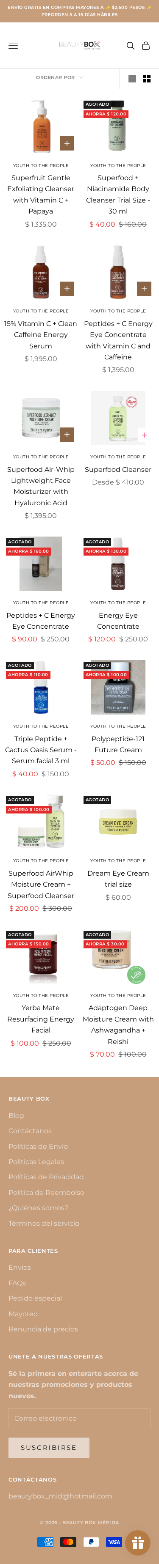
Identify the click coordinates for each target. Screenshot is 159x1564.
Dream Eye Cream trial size (118, 878)
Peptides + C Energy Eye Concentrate (40, 620)
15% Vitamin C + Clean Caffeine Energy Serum (40, 335)
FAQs (17, 1283)
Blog (16, 1116)
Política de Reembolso (46, 1193)
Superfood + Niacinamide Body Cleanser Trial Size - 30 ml (118, 194)
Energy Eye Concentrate (118, 620)
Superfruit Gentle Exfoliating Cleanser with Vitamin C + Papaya (40, 194)
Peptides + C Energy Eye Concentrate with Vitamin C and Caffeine (118, 340)
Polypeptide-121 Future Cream (118, 744)
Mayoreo (23, 1314)
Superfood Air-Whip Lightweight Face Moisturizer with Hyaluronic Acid (41, 486)
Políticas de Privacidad (46, 1177)
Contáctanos (30, 1131)
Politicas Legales (36, 1162)
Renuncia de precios (43, 1329)
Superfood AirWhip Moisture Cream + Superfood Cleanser (41, 884)
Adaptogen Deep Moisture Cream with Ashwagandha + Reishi (118, 1024)
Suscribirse (49, 1447)
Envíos (19, 1267)
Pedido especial (35, 1298)
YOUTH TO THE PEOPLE (118, 165)
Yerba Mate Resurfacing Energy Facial (40, 1019)
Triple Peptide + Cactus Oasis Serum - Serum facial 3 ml (41, 750)
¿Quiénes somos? (38, 1208)
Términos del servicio (43, 1223)
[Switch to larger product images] (132, 79)
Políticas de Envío (38, 1146)
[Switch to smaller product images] (147, 79)
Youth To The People (41, 165)
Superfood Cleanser (118, 470)
